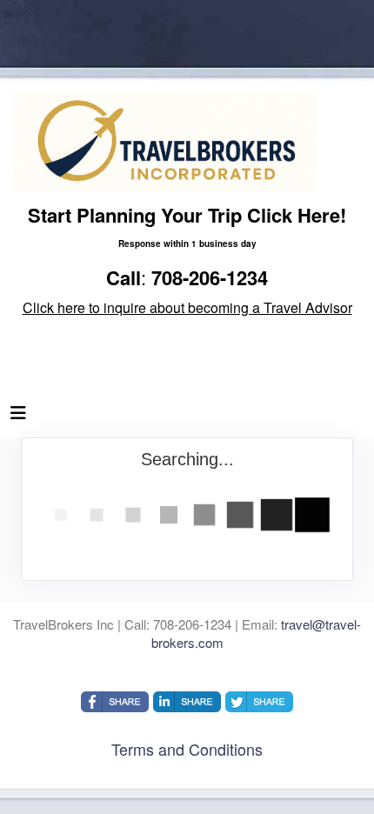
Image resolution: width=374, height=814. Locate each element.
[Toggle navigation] (18, 416)
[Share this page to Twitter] (259, 701)
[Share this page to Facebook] (115, 701)
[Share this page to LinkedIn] (187, 701)
